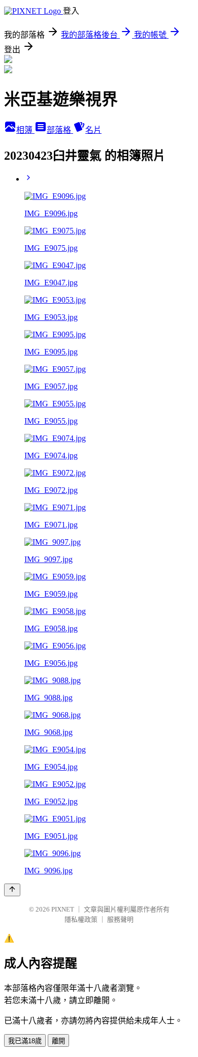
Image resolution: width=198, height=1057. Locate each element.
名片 (93, 130)
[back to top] (12, 890)
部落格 (60, 130)
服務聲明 (120, 919)
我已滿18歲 (25, 1041)
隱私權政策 (80, 919)
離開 (58, 1041)
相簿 (25, 130)
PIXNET (62, 909)
